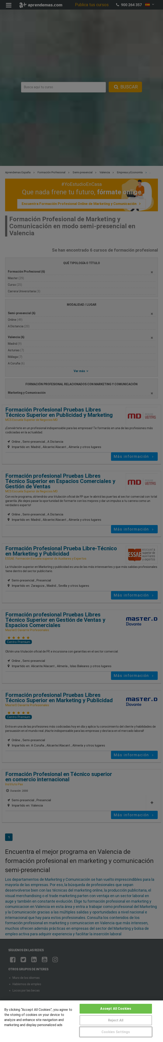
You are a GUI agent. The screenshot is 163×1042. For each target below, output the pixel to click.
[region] (81, 1021)
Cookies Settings (115, 1032)
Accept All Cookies (115, 1009)
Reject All (116, 1020)
